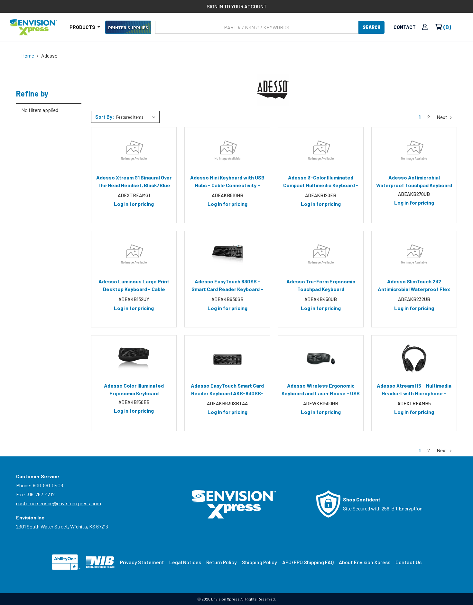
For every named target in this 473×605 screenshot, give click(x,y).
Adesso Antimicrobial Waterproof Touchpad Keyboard (414, 181)
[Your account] (424, 27)
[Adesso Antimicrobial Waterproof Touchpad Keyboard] (414, 150)
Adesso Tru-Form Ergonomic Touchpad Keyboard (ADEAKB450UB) (320, 286)
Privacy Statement (142, 562)
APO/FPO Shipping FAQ (308, 562)
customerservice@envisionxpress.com (58, 503)
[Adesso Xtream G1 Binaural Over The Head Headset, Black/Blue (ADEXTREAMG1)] (133, 150)
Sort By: (104, 117)
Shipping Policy (259, 562)
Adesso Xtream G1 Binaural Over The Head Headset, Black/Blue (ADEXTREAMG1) (134, 182)
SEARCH (371, 27)
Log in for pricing (134, 204)
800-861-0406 (48, 485)
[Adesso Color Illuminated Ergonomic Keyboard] (133, 358)
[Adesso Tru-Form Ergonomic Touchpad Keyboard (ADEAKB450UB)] (320, 254)
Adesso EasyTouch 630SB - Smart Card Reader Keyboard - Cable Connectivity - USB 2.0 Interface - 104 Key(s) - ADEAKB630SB (227, 286)
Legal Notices (185, 562)
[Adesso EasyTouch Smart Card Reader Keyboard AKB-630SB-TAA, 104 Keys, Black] (227, 358)
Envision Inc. (31, 517)
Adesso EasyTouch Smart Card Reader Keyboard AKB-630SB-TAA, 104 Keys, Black (227, 390)
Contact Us (408, 562)
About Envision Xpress (364, 562)
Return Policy (221, 562)
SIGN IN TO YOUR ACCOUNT (237, 6)
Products (83, 27)
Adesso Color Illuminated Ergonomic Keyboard (134, 389)
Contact (405, 27)
